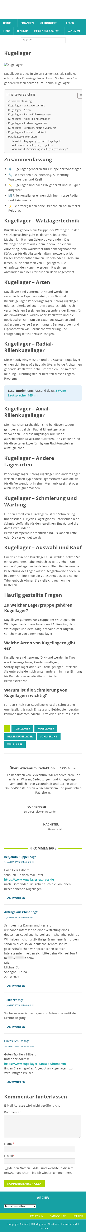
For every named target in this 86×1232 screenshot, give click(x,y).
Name (8, 1144)
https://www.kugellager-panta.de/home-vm (35, 1064)
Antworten (16, 897)
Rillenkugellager (20, 736)
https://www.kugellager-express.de (29, 879)
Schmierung (48, 736)
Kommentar (12, 1112)
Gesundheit (48, 23)
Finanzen (27, 23)
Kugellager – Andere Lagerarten (27, 123)
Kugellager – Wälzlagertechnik (26, 105)
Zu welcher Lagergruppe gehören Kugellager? (36, 141)
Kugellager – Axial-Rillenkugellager (29, 119)
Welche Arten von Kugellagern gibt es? (32, 144)
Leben (70, 23)
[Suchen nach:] (43, 40)
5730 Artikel (68, 768)
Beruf (7, 23)
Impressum (36, 1216)
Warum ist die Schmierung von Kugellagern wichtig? (40, 148)
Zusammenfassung (20, 101)
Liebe (6, 31)
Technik (22, 31)
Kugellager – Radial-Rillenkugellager (30, 114)
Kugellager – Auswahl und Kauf (27, 132)
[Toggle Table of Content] (79, 95)
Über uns (77, 1216)
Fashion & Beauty (46, 31)
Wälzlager (15, 744)
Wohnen (74, 31)
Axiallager (22, 728)
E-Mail (8, 1156)
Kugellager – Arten (19, 110)
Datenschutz (58, 1216)
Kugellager (46, 728)
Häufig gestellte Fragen (22, 136)
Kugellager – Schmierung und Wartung (32, 128)
